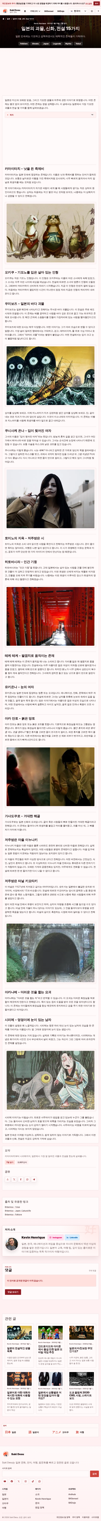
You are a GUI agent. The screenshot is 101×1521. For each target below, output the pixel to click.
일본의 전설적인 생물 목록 (18, 1350)
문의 (37, 1503)
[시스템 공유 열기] (7, 1179)
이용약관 (85, 1517)
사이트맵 (95, 1517)
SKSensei (48, 11)
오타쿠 (5, 1503)
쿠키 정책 (88, 3)
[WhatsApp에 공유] (27, 1179)
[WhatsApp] (39, 1481)
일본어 (5, 1498)
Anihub (72, 1494)
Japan (46, 44)
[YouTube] (4, 1481)
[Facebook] (11, 1481)
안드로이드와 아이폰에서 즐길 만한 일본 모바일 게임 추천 (50, 1349)
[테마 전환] (91, 11)
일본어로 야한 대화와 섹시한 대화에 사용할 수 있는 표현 (18, 1395)
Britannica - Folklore (13, 1214)
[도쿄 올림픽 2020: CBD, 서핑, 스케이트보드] (81, 1379)
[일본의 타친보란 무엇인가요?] (81, 1333)
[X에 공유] (14, 1179)
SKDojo (60, 11)
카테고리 (34, 11)
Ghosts (35, 44)
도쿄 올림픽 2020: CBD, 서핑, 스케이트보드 (80, 1395)
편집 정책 (39, 1507)
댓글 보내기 (13, 1292)
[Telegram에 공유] (34, 1179)
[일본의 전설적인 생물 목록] (19, 1333)
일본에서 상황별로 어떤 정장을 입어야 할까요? (49, 1395)
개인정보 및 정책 (63, 1517)
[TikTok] (32, 1481)
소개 (37, 1494)
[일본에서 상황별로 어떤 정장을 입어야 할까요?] (50, 1379)
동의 (96, 3)
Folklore (24, 44)
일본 (8, 19)
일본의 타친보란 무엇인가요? (80, 1350)
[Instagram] (25, 1481)
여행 (4, 1507)
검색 (94, 1473)
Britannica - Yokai (12, 1207)
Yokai (78, 44)
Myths (68, 44)
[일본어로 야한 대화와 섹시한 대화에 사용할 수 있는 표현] (19, 1379)
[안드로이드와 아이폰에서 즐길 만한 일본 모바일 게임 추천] (50, 1333)
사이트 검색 (7, 1468)
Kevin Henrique (40, 23)
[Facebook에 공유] (21, 1179)
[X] (18, 1481)
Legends (57, 44)
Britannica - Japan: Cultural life (18, 1211)
